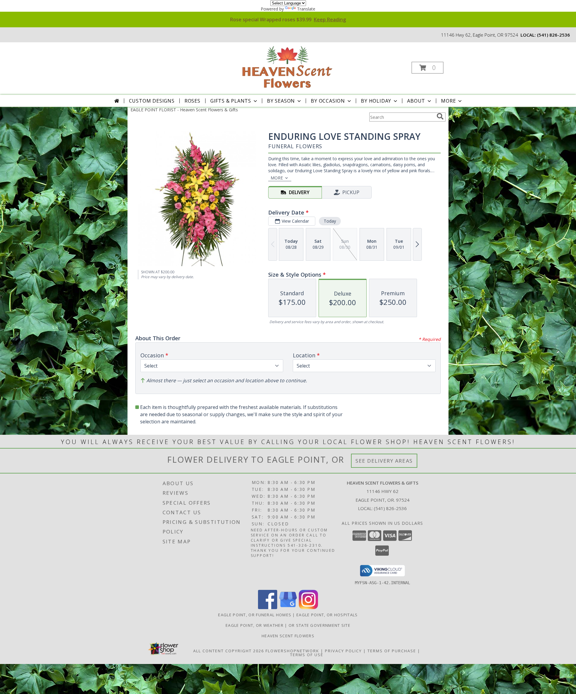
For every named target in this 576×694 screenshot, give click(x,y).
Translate (306, 9)
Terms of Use (306, 654)
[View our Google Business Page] (288, 607)
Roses (192, 101)
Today (330, 221)
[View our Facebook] (267, 607)
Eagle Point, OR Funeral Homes (254, 614)
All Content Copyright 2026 (228, 650)
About (416, 101)
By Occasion (328, 101)
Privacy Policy (343, 650)
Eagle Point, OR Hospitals (327, 614)
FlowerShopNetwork (292, 650)
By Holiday (376, 101)
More (448, 101)
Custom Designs (152, 101)
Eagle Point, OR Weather (255, 625)
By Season (281, 101)
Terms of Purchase (392, 650)
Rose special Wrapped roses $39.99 (288, 19)
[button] (427, 68)
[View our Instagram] (308, 607)
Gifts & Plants (230, 101)
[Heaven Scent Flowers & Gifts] (287, 66)
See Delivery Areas (384, 460)
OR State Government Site (319, 625)
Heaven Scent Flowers (288, 635)
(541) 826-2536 (553, 35)
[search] (440, 116)
